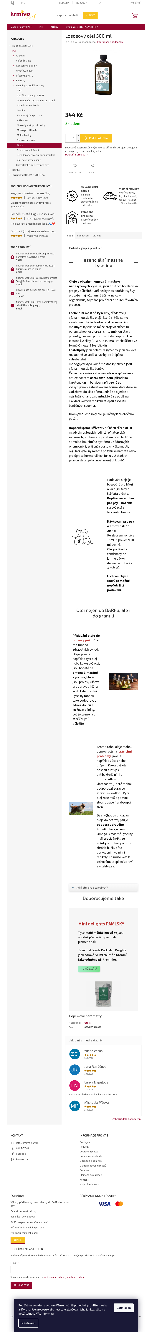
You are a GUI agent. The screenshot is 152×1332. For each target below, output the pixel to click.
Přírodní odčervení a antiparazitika (36, 155)
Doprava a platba (89, 1152)
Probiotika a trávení (28, 150)
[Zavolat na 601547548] (16, 2)
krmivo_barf (23, 1159)
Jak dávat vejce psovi (23, 1217)
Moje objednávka (89, 1184)
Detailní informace (75, 155)
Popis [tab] (70, 236)
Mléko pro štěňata (27, 130)
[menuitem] (21, 27)
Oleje (20, 145)
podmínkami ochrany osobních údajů (64, 1277)
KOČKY (16, 170)
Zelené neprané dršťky (23, 1211)
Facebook (21, 1154)
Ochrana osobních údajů (93, 1166)
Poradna (84, 1170)
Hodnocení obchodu (91, 1156)
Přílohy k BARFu (24, 76)
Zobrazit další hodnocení (126, 1119)
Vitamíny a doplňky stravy (30, 85)
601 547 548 (22, 1148)
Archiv (18, 1240)
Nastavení (28, 1323)
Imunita (21, 110)
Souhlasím (124, 1308)
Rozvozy (81, 3)
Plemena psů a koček (91, 1175)
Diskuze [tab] (97, 236)
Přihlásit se (21, 1285)
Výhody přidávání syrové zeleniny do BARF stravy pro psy (40, 1204)
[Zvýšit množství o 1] (78, 136)
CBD (19, 90)
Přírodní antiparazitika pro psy (27, 1228)
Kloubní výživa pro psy (29, 115)
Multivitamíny (24, 135)
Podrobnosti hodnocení (110, 42)
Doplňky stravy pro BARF (30, 95)
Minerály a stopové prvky (31, 125)
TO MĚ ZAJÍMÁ (89, 969)
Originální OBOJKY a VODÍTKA (28, 175)
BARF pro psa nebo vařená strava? (30, 1222)
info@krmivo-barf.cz (27, 1143)
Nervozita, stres (26, 140)
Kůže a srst (23, 120)
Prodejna (63, 3)
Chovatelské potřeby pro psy (32, 165)
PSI (14, 51)
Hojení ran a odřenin (28, 105)
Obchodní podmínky (91, 1161)
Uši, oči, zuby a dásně (29, 160)
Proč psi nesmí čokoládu (24, 1233)
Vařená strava (23, 61)
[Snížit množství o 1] (78, 140)
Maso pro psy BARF (23, 46)
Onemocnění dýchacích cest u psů (36, 100)
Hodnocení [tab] (83, 236)
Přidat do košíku (98, 138)
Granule (20, 56)
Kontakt (84, 1180)
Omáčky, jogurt (24, 71)
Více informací (45, 1314)
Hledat (90, 15)
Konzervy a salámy (26, 66)
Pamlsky (20, 80)
